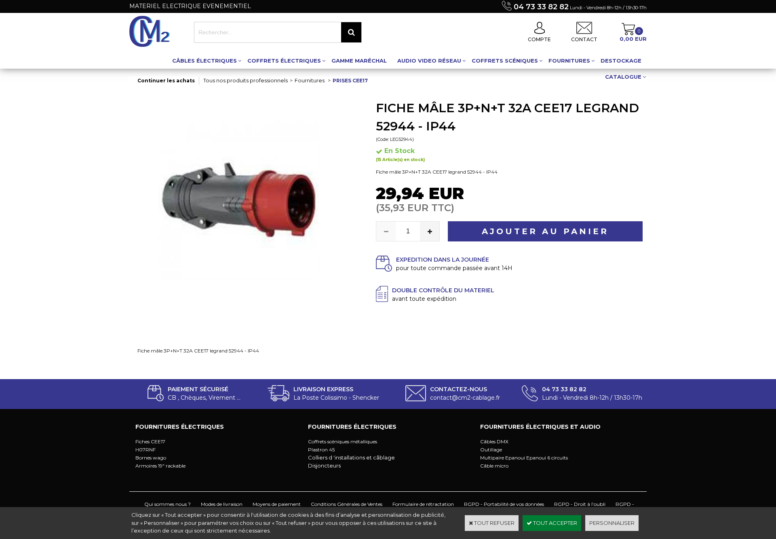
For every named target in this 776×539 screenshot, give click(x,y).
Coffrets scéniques (505, 60)
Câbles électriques (204, 60)
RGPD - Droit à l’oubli (579, 504)
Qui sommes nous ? (167, 504)
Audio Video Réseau (429, 60)
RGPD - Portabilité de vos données (504, 504)
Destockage (621, 60)
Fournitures (569, 60)
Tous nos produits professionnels (245, 80)
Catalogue (623, 76)
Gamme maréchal (359, 60)
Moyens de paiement (277, 504)
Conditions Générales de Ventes (346, 504)
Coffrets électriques (284, 60)
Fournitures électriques (179, 426)
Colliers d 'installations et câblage (351, 457)
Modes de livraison (221, 504)
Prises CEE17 (350, 81)
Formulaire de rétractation (423, 504)
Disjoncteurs (324, 465)
